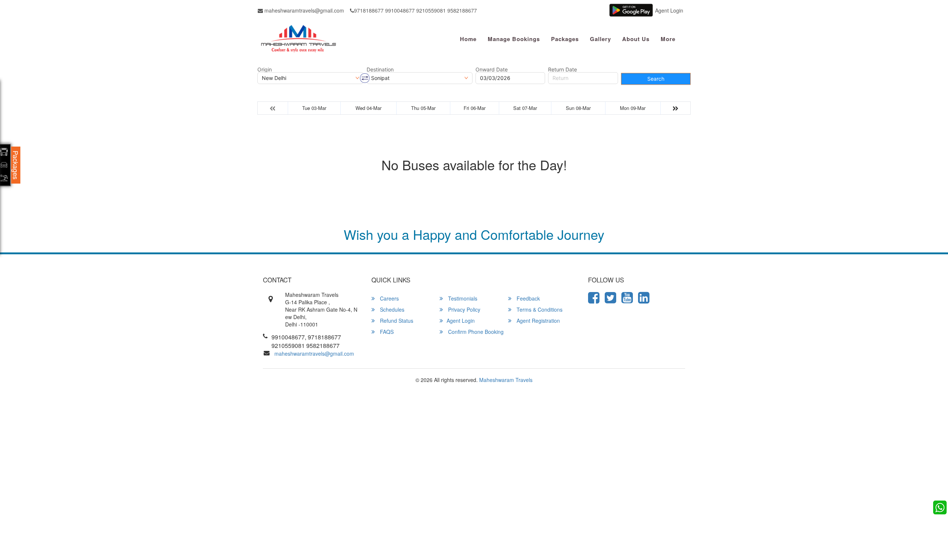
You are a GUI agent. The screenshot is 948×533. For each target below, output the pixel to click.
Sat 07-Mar (525, 107)
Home (468, 39)
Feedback (527, 298)
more (668, 39)
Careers (388, 298)
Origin (264, 69)
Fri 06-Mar (474, 107)
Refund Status (395, 320)
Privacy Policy (463, 309)
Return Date (562, 69)
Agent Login (669, 10)
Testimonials (462, 298)
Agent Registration (537, 320)
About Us (636, 39)
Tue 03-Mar (314, 107)
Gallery (600, 39)
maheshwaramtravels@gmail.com (303, 10)
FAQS (386, 331)
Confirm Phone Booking (475, 331)
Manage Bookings (514, 39)
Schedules (391, 309)
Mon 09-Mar (632, 107)
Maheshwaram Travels (506, 379)
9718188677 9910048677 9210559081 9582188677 (415, 10)
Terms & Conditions (539, 309)
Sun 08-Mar (578, 107)
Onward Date (491, 69)
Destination (380, 69)
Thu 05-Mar (423, 107)
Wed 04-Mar (368, 107)
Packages (565, 39)
